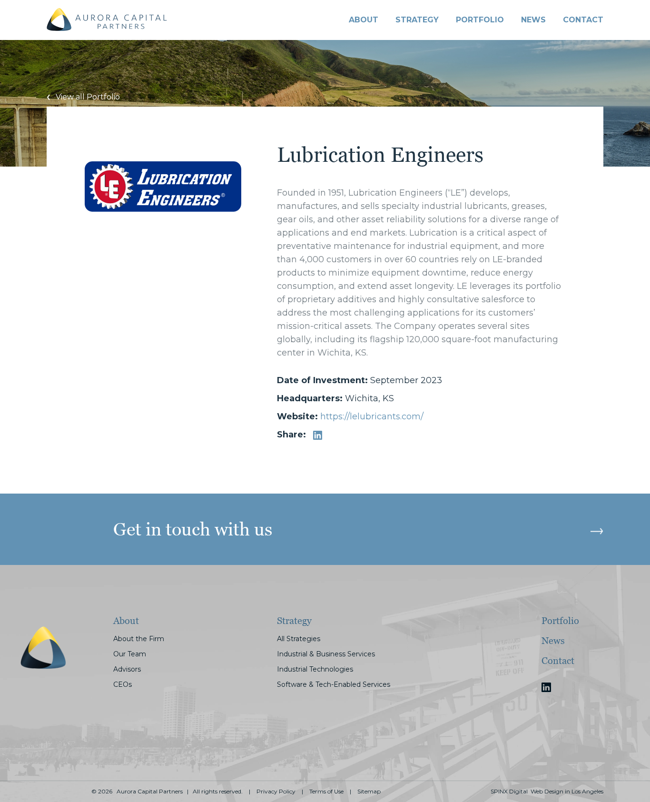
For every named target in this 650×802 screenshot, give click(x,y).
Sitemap (369, 791)
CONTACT (583, 19)
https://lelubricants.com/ (371, 416)
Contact (558, 660)
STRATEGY (417, 19)
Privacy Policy (275, 791)
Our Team (129, 654)
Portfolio (560, 620)
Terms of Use (326, 791)
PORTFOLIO (480, 19)
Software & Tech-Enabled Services (333, 684)
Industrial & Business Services (326, 654)
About (363, 19)
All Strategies (298, 638)
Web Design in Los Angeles (567, 791)
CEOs (122, 684)
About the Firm (138, 638)
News (533, 19)
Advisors (127, 669)
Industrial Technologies (315, 669)
